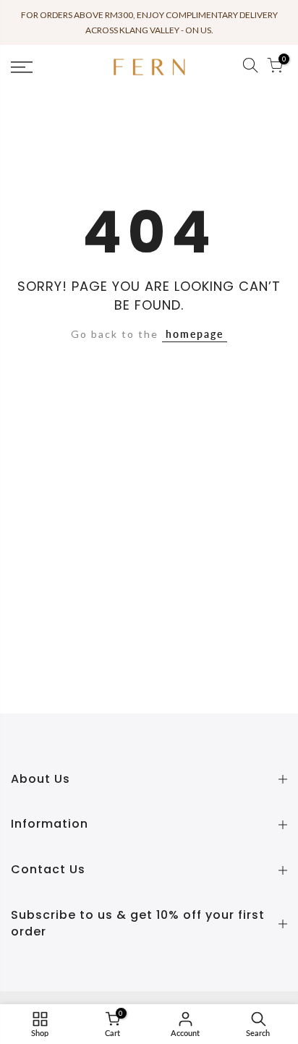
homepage (195, 334)
